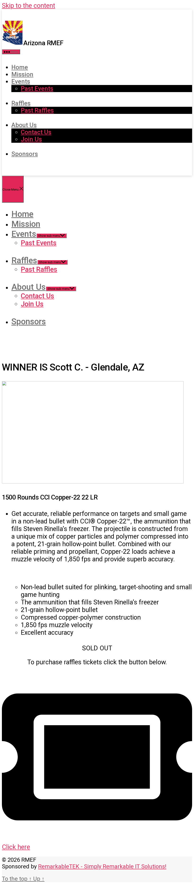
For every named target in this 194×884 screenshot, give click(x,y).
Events (20, 81)
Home (19, 67)
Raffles (21, 103)
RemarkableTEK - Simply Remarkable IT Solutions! (102, 866)
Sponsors (24, 153)
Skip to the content (28, 5)
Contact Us (36, 132)
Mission (22, 74)
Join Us (31, 139)
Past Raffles (37, 110)
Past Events (37, 88)
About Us (24, 125)
